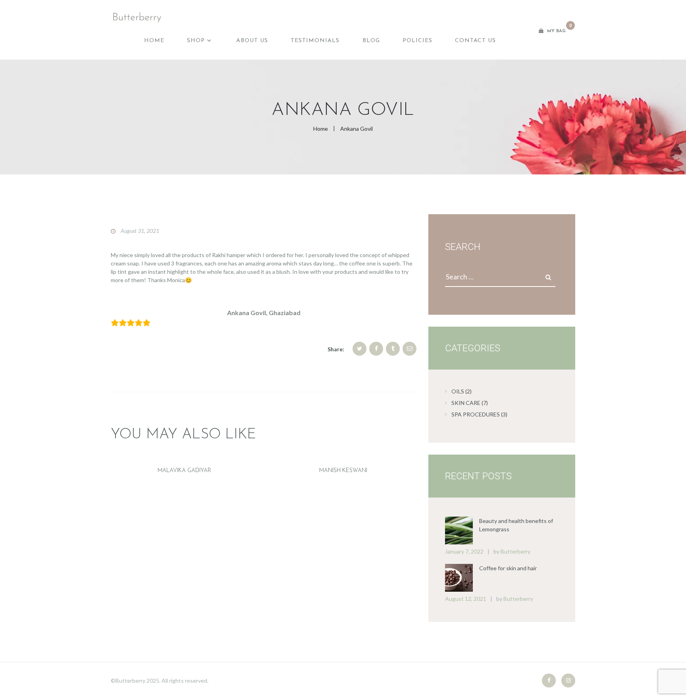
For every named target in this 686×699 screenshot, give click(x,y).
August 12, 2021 (465, 598)
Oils (457, 391)
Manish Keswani (343, 471)
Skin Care (465, 402)
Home (320, 128)
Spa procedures (475, 414)
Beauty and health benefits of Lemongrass (516, 524)
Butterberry (515, 551)
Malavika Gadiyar (184, 471)
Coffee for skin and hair (508, 568)
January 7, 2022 (464, 551)
